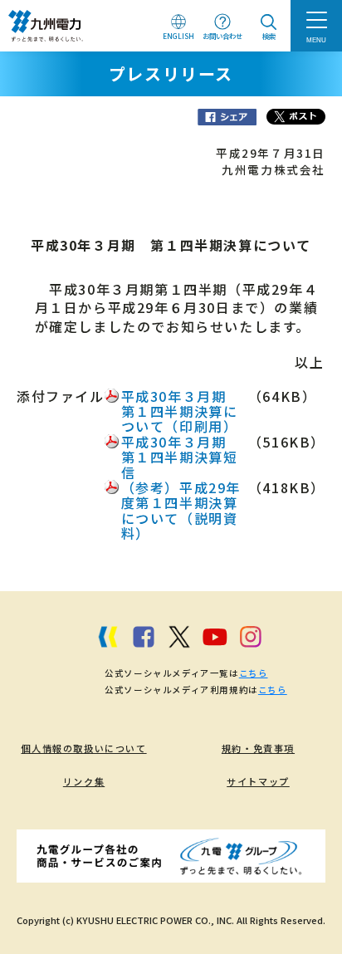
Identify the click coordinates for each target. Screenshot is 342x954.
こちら (253, 673)
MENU (316, 40)
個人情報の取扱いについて (83, 748)
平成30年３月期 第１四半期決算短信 (181, 457)
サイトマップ (258, 781)
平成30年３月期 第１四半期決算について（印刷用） (181, 411)
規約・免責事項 (258, 748)
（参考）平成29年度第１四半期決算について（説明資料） (181, 510)
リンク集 (84, 781)
